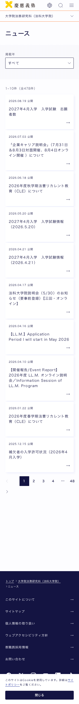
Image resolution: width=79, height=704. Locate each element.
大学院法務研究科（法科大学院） (39, 581)
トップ (10, 581)
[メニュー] (71, 5)
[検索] (60, 5)
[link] (7, 481)
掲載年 (10, 54)
